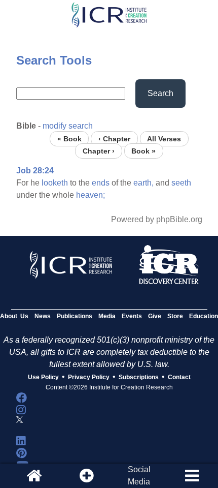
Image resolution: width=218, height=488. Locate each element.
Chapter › (99, 151)
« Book (69, 138)
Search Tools (54, 60)
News (42, 316)
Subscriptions (139, 377)
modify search (68, 125)
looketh (55, 182)
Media (107, 316)
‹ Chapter (114, 138)
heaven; (90, 195)
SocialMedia (139, 475)
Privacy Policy (89, 377)
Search (160, 93)
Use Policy (43, 377)
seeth (181, 182)
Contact (179, 377)
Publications (74, 316)
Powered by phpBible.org (156, 219)
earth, (143, 182)
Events (132, 316)
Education (203, 316)
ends (101, 182)
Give (154, 316)
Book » (143, 151)
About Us (14, 316)
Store (175, 316)
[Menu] (191, 476)
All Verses (164, 138)
